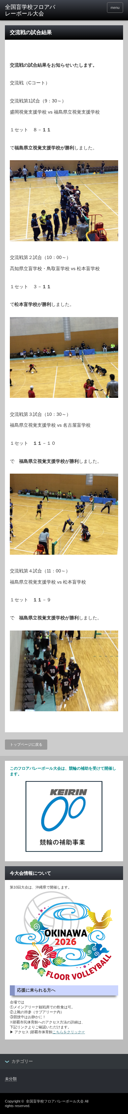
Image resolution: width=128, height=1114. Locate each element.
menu (115, 8)
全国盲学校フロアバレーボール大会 (55, 1101)
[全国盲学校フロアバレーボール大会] (30, 10)
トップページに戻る (26, 744)
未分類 (11, 1079)
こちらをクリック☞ (69, 1032)
